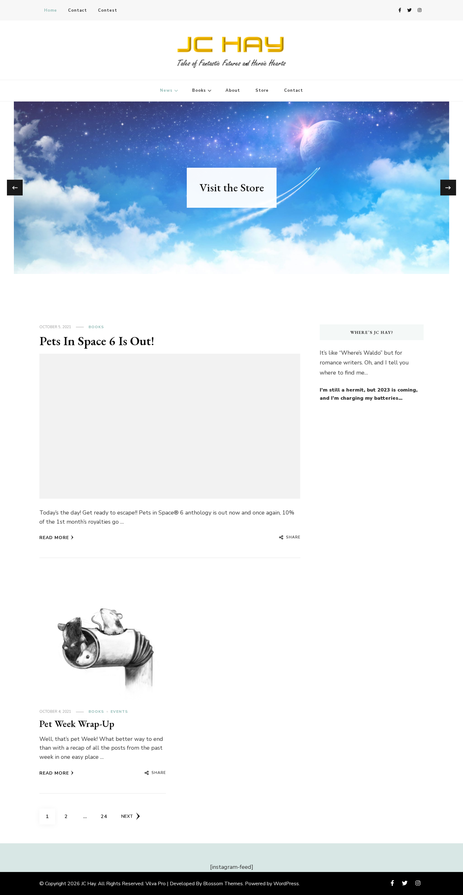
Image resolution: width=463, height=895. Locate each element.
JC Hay (88, 883)
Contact (77, 10)
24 (106, 816)
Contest (107, 10)
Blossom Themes (223, 883)
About (233, 90)
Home (50, 10)
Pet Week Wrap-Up (76, 724)
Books (199, 90)
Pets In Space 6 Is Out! (96, 341)
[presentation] (15, 187)
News (166, 90)
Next (127, 816)
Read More (54, 538)
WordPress (286, 883)
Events (119, 711)
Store (262, 90)
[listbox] (231, 188)
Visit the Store (231, 187)
